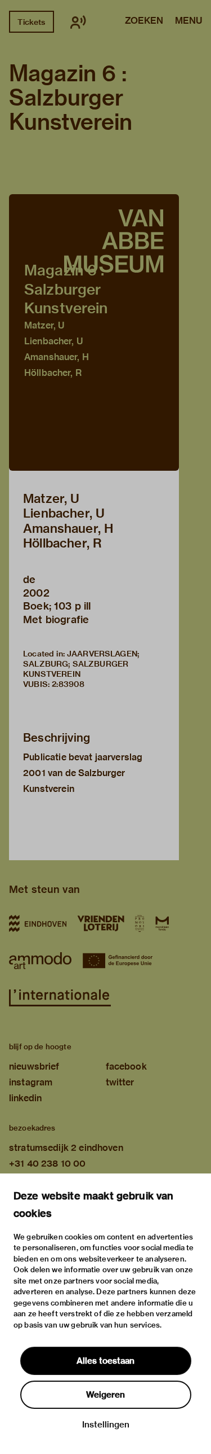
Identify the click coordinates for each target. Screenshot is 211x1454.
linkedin (25, 1098)
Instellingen (105, 1424)
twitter (120, 1082)
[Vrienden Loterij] (101, 923)
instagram (30, 1082)
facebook (126, 1066)
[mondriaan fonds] (162, 923)
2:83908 (68, 684)
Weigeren (105, 1394)
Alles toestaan (105, 1361)
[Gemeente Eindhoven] (37, 923)
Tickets (31, 22)
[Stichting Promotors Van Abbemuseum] (140, 923)
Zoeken (144, 21)
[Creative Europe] (122, 960)
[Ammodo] (40, 960)
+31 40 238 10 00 (47, 1164)
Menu (188, 21)
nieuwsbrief (34, 1066)
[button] (94, 332)
